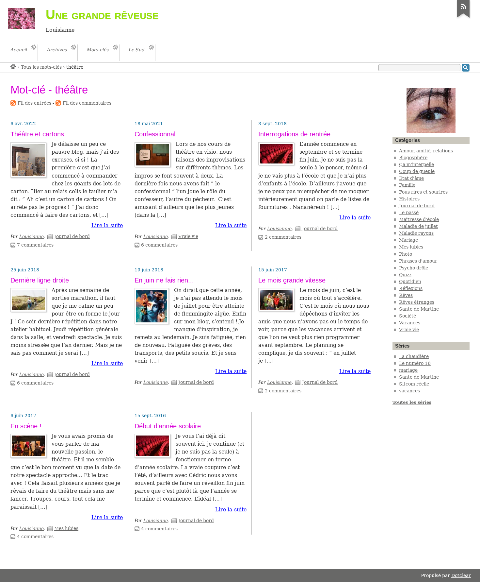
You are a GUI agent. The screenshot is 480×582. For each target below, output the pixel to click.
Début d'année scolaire (168, 426)
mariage (408, 370)
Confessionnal (155, 134)
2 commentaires (283, 237)
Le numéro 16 (415, 363)
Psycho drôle (413, 267)
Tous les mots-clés (41, 67)
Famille (407, 185)
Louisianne (31, 236)
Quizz (405, 274)
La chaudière (414, 356)
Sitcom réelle (414, 383)
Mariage (408, 240)
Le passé (409, 212)
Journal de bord (72, 236)
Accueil (13, 66)
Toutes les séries (411, 402)
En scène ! (25, 426)
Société (407, 315)
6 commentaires (159, 245)
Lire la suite (107, 225)
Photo (405, 254)
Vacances (409, 322)
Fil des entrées (34, 103)
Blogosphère (413, 157)
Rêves (406, 295)
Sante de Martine (419, 309)
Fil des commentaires (87, 103)
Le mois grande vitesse (292, 280)
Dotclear (461, 575)
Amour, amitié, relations (426, 150)
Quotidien (410, 281)
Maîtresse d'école (419, 219)
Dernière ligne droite (39, 280)
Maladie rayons (416, 233)
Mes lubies (66, 528)
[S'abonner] (463, 18)
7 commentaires (35, 245)
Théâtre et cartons (37, 134)
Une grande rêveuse (102, 14)
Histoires (409, 198)
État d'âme (411, 178)
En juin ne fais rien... (164, 280)
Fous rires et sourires (423, 192)
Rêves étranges (416, 302)
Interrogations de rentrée (294, 134)
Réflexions (411, 288)
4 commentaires (35, 536)
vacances (409, 390)
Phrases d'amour (418, 261)
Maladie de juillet (418, 226)
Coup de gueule (417, 171)
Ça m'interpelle (416, 164)
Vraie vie (188, 236)
